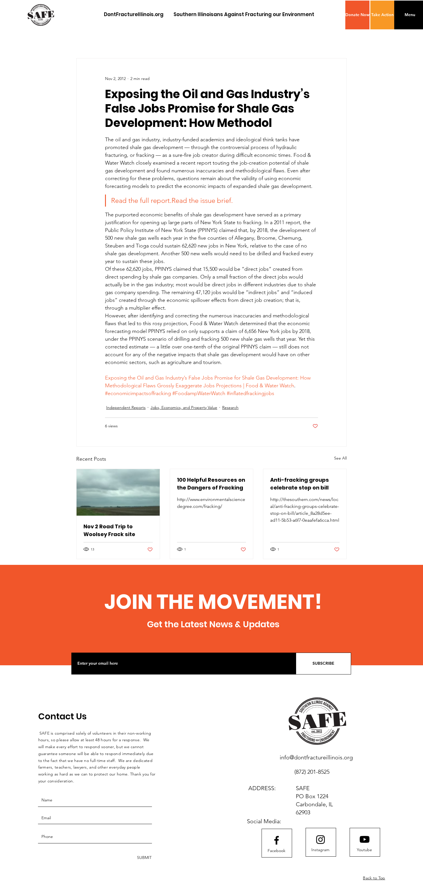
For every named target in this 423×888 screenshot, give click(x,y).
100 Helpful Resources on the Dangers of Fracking (211, 483)
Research (230, 407)
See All (340, 458)
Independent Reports (126, 407)
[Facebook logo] (276, 840)
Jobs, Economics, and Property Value (183, 407)
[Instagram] (320, 839)
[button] (357, 15)
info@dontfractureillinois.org (316, 757)
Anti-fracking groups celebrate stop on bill (299, 483)
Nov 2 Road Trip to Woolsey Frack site (109, 530)
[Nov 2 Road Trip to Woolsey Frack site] (118, 492)
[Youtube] (364, 839)
